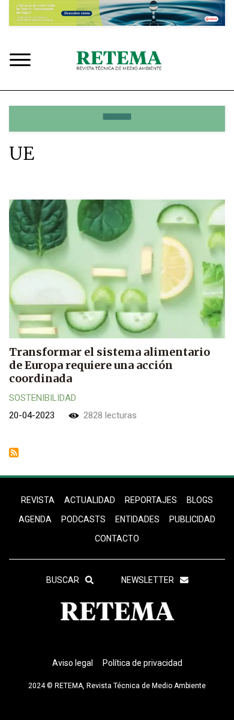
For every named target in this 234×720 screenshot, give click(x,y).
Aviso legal (72, 663)
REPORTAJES (151, 500)
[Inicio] (118, 61)
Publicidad (192, 519)
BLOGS (200, 500)
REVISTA (38, 500)
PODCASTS (83, 519)
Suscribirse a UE (14, 452)
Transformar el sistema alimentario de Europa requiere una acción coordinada (109, 365)
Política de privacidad (142, 663)
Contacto (117, 538)
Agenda (35, 519)
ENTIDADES (137, 519)
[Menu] (23, 61)
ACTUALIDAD (89, 500)
